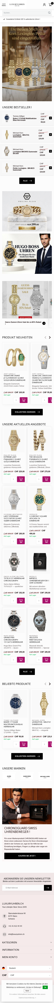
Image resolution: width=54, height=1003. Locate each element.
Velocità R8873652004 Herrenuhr (35, 639)
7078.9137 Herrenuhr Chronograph (14, 579)
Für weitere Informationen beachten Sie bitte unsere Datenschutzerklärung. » (27, 996)
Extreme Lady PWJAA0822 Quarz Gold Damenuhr (12, 459)
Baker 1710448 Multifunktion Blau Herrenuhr (13, 724)
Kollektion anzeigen (25, 412)
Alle (25, 181)
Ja (45, 987)
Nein (27, 991)
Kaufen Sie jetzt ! (27, 856)
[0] (50, 4)
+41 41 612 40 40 (15, 926)
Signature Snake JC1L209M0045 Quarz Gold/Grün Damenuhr (14, 378)
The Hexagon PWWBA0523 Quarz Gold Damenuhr (38, 459)
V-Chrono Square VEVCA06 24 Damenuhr (38, 518)
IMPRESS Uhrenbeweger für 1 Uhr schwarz (39, 580)
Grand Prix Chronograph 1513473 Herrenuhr (13, 639)
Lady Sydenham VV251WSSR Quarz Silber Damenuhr (12, 518)
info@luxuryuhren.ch (16, 934)
